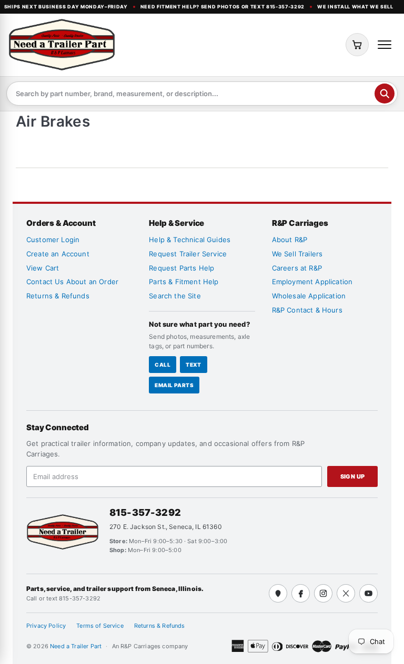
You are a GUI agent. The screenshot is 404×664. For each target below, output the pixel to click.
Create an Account (57, 254)
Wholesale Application (309, 296)
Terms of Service (100, 625)
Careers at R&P (297, 268)
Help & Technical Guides (189, 239)
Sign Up (352, 476)
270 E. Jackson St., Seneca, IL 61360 (165, 527)
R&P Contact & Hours (307, 310)
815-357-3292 (145, 512)
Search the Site (174, 296)
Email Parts (174, 385)
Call (162, 364)
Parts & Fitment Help (183, 281)
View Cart (42, 268)
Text (193, 364)
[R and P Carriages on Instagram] (323, 593)
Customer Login (52, 239)
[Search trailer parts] (385, 93)
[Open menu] (384, 44)
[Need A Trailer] (62, 532)
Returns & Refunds (57, 296)
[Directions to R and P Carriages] (278, 593)
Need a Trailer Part (76, 646)
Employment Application (312, 281)
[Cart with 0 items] (357, 44)
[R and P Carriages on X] (346, 593)
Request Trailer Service (188, 254)
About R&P (289, 239)
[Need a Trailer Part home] (62, 44)
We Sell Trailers (297, 254)
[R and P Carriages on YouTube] (368, 593)
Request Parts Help (181, 268)
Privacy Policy (46, 625)
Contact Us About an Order (72, 281)
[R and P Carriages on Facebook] (300, 593)
